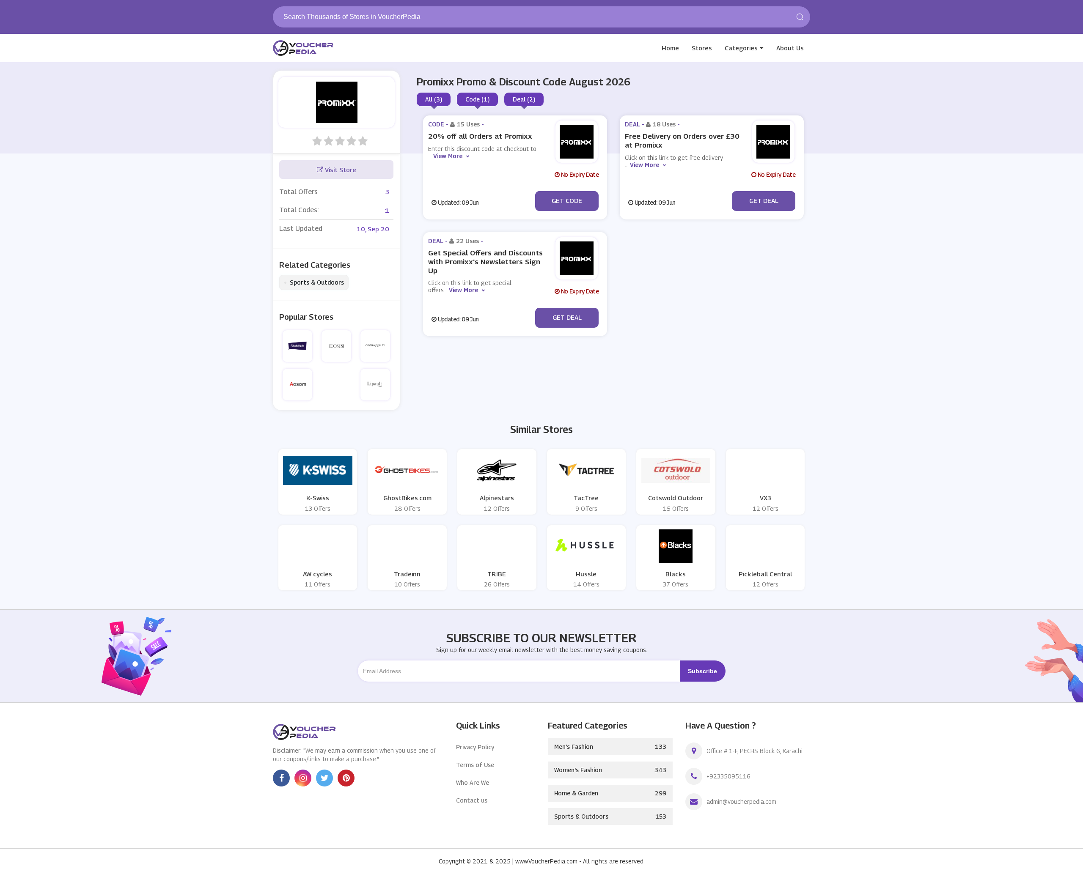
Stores (702, 48)
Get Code (567, 200)
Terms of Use (475, 764)
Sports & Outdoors (314, 282)
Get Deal (763, 200)
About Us (790, 48)
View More (447, 155)
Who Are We (472, 782)
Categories (741, 48)
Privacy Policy (475, 747)
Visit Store (339, 169)
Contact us (471, 800)
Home (670, 48)
